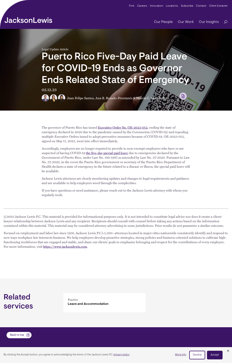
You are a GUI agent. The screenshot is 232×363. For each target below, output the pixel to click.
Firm (131, 6)
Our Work (186, 22)
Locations (172, 6)
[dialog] (116, 355)
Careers (142, 6)
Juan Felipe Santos (80, 97)
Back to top (17, 335)
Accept (215, 355)
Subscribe (187, 6)
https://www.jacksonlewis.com (65, 246)
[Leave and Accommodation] (104, 302)
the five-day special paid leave (107, 152)
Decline (197, 355)
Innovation (156, 6)
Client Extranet (218, 6)
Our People (163, 22)
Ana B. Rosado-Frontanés (113, 97)
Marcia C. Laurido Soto (152, 97)
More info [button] (180, 354)
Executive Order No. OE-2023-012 (123, 127)
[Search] (223, 22)
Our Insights (209, 22)
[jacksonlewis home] (28, 19)
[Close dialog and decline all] (228, 351)
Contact (201, 6)
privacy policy (121, 354)
